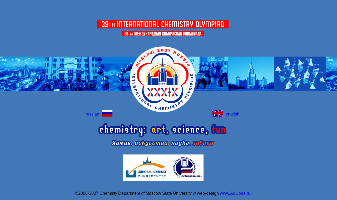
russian (92, 114)
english (232, 114)
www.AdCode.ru (235, 193)
